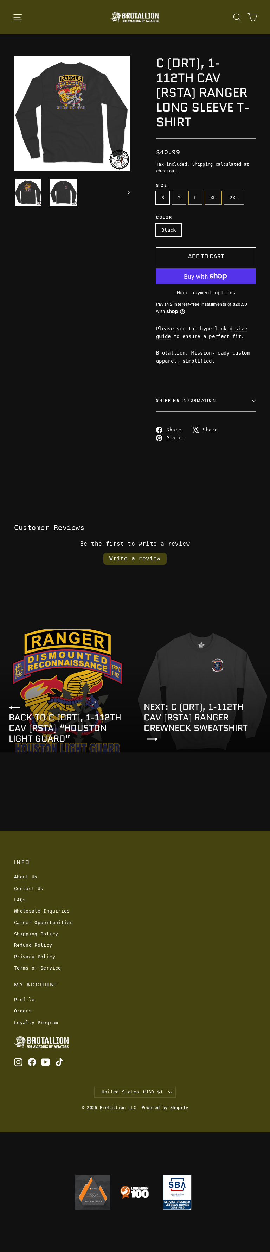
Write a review (135, 558)
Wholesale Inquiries (42, 911)
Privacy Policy (34, 956)
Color (164, 217)
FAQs (20, 899)
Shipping (202, 164)
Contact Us (29, 888)
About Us (26, 876)
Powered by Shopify (165, 1107)
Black (168, 230)
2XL (234, 198)
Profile (24, 999)
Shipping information (186, 400)
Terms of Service (37, 968)
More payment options (206, 292)
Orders (23, 1010)
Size (161, 185)
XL (213, 198)
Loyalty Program (36, 1022)
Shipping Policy (36, 933)
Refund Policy (33, 945)
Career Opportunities (43, 922)
